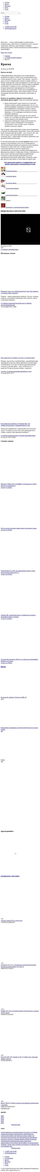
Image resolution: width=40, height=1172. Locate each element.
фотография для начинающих (28, 1143)
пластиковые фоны (12, 188)
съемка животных (25, 1141)
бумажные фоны (11, 171)
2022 (2, 1123)
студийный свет (34, 1144)
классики (4, 1139)
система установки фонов (9, 371)
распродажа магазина (10, 876)
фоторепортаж (25, 1137)
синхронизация (17, 1132)
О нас (6, 9)
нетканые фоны (11, 183)
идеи (11, 1143)
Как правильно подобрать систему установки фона (18, 358)
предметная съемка (20, 1136)
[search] (20, 13)
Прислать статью (6, 52)
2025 (2, 1117)
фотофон (15, 249)
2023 (2, 1121)
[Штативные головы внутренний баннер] (20, 827)
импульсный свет (18, 303)
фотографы (9, 1134)
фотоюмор (10, 1136)
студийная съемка (7, 249)
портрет (16, 1143)
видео (28, 1132)
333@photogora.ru (10, 28)
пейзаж (27, 1139)
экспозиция (25, 1144)
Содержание (9, 1158)
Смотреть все (5, 1108)
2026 (2, 1116)
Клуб (6, 7)
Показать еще (15, 1124)
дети (24, 1132)
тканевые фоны (11, 176)
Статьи (7, 2)
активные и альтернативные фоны (17, 207)
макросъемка (5, 1143)
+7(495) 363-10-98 (10, 27)
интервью (33, 1139)
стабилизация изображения (10, 1141)
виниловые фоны (12, 195)
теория (18, 1144)
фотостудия (27, 371)
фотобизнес (33, 1137)
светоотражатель (6, 1132)
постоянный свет (9, 305)
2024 (2, 1119)
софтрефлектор (28, 1134)
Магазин (7, 6)
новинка (4, 1136)
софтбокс (4, 1144)
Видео (7, 4)
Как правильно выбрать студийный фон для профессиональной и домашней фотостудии (20, 163)
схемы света (11, 1144)
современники (18, 1134)
